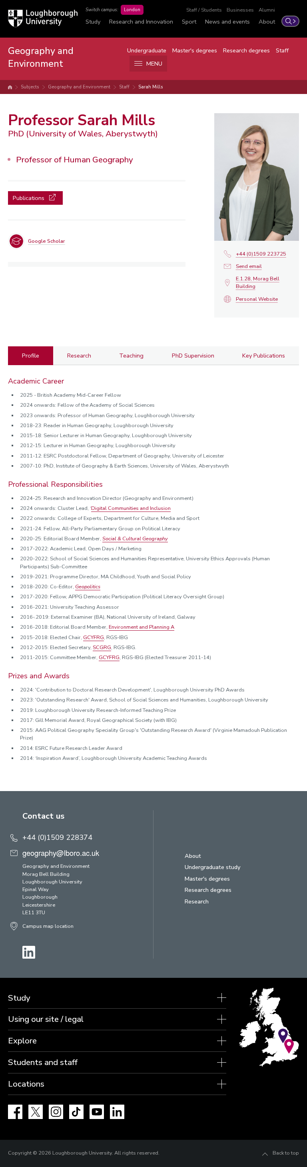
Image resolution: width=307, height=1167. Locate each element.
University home (10, 87)
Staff (282, 50)
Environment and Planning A (141, 627)
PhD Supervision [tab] (193, 356)
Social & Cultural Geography (135, 538)
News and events (227, 22)
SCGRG (102, 647)
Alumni (267, 10)
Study (93, 22)
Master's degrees (194, 50)
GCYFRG (93, 637)
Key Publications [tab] (263, 356)
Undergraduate (146, 50)
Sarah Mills (150, 87)
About (267, 22)
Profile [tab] (30, 356)
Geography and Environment (79, 87)
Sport (189, 22)
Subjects (30, 87)
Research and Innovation (141, 22)
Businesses (240, 10)
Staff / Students (204, 10)
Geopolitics (87, 586)
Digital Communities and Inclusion (131, 508)
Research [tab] (79, 356)
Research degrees (246, 50)
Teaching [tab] (131, 356)
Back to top (286, 1153)
